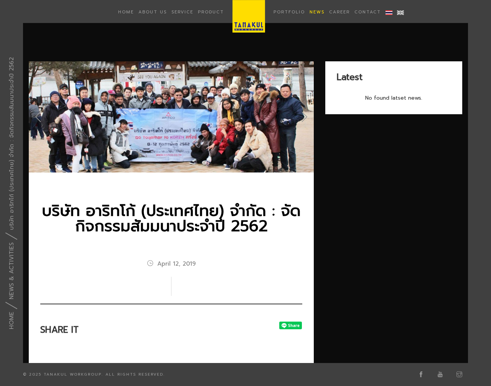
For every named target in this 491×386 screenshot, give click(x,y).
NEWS (317, 12)
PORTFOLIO (289, 12)
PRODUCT (211, 12)
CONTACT (367, 12)
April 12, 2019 (176, 264)
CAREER (339, 12)
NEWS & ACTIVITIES (11, 270)
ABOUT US (152, 12)
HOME (126, 12)
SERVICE (182, 12)
